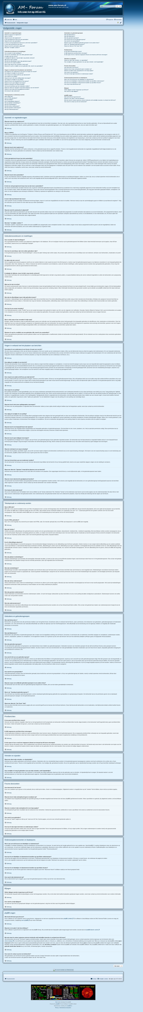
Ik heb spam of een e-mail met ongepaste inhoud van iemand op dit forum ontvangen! (85, 54)
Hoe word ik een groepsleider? (72, 41)
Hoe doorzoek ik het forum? (71, 67)
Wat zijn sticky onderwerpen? (12, 106)
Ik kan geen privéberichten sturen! (73, 51)
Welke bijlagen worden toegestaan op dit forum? (76, 89)
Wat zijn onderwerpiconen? (11, 109)
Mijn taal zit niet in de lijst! (11, 59)
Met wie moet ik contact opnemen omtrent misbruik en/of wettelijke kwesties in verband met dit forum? (90, 100)
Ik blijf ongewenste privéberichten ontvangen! (75, 53)
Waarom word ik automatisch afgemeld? (15, 46)
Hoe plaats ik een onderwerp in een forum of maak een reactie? (21, 71)
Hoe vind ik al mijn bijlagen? (71, 91)
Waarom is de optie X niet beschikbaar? (74, 98)
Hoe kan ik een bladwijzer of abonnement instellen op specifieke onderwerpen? (84, 81)
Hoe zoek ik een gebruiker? (71, 72)
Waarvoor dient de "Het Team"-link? (73, 46)
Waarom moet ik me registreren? (13, 34)
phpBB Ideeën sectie (92, 930)
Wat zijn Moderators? (69, 36)
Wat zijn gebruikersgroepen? (71, 38)
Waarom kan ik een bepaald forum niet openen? (17, 81)
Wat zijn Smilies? (9, 99)
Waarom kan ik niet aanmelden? (13, 41)
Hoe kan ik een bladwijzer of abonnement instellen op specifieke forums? (82, 82)
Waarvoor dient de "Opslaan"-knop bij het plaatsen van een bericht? (22, 87)
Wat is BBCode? (9, 96)
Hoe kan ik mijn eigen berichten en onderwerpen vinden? (78, 73)
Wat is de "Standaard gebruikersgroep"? (74, 44)
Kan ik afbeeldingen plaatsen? (12, 101)
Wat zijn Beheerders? (69, 34)
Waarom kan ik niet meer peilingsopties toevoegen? (18, 78)
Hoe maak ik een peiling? (11, 76)
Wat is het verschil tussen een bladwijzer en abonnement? (79, 79)
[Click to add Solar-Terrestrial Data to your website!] (63, 992)
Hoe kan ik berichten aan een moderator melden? (17, 86)
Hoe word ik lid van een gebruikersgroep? (74, 39)
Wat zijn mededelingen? (11, 104)
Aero (56, 1002)
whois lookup (8, 941)
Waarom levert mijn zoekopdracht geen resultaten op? (78, 69)
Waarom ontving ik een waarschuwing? (14, 84)
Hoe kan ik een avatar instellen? (13, 62)
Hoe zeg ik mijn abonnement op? (72, 84)
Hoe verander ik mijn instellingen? (13, 53)
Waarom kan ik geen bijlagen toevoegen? (15, 82)
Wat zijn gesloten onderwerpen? (13, 107)
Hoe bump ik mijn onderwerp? (12, 91)
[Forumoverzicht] (26, 9)
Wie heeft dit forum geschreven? (72, 97)
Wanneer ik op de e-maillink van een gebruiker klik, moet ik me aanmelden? (24, 66)
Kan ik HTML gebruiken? (11, 98)
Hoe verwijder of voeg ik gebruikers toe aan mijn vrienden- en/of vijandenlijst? (83, 62)
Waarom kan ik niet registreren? (13, 38)
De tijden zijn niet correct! (11, 56)
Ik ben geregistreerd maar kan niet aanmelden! (16, 39)
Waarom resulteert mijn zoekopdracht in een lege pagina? (78, 70)
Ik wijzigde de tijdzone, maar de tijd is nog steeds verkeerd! (19, 58)
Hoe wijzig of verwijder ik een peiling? (14, 79)
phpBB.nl (69, 1005)
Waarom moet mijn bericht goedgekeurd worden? (17, 89)
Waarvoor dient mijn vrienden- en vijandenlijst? (76, 60)
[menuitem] (15, 19)
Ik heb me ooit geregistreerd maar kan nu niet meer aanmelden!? (21, 42)
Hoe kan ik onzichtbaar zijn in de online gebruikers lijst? (19, 54)
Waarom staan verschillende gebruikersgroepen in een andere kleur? (81, 42)
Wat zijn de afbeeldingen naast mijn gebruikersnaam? (18, 61)
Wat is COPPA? (9, 36)
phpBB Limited (68, 918)
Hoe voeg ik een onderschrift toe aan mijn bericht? (17, 74)
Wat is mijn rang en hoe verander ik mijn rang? (16, 64)
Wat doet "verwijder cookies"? (12, 47)
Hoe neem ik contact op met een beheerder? (75, 101)
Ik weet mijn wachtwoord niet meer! (13, 44)
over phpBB (24, 920)
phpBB (57, 1003)
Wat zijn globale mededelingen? (12, 102)
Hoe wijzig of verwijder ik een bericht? (14, 73)
